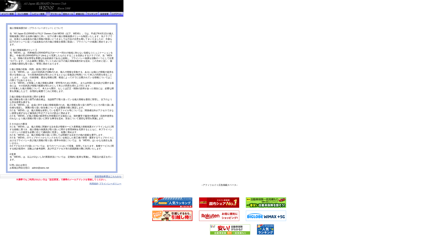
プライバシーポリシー (110, 183)
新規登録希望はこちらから (108, 176)
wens (20, 6)
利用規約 (94, 183)
